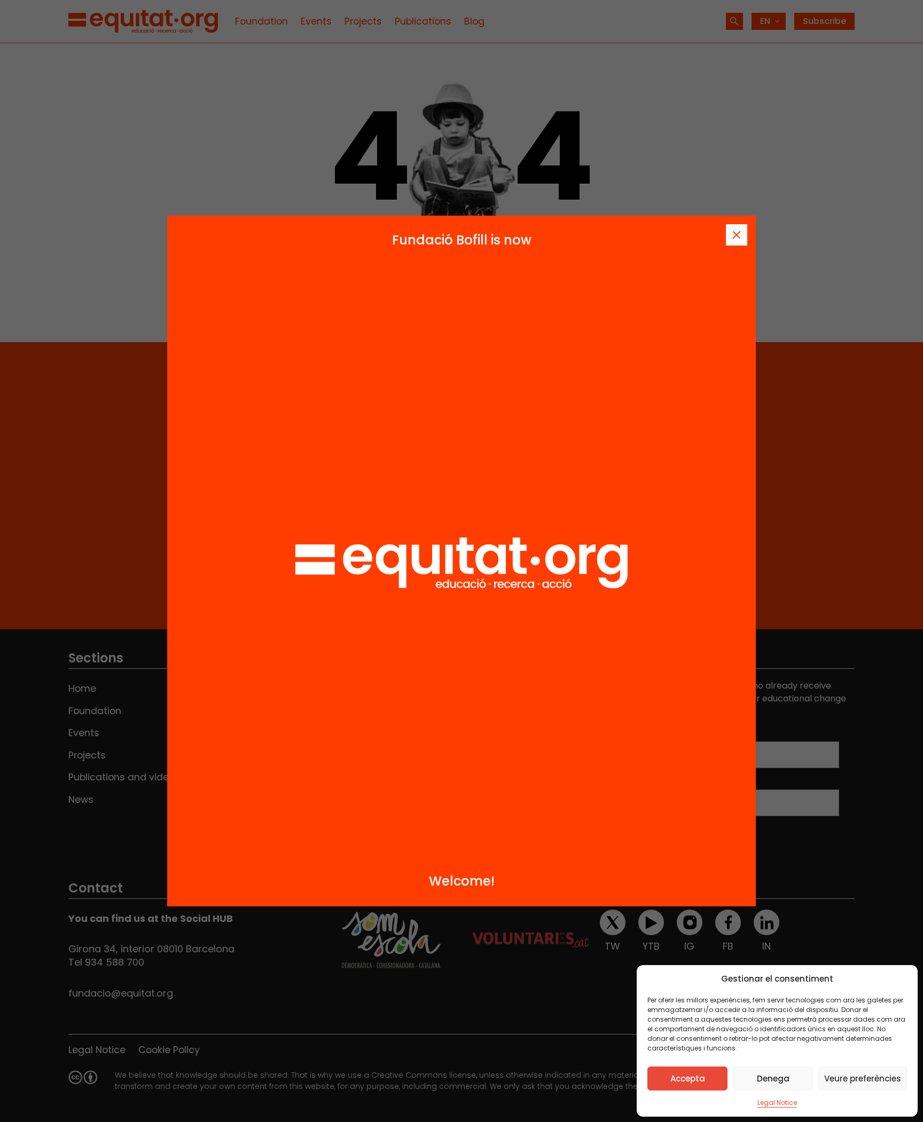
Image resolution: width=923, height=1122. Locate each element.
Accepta (687, 1078)
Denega (773, 1078)
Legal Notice (777, 1102)
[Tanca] (736, 235)
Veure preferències (862, 1078)
